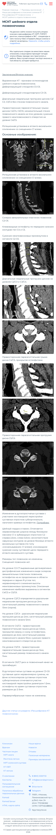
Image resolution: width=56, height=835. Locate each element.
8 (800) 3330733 (39, 776)
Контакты (6, 780)
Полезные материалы (39, 755)
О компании (8, 776)
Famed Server (8, 801)
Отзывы (32, 751)
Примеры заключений (31, 10)
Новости (33, 747)
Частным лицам (10, 751)
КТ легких (8, 771)
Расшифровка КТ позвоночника (16, 15)
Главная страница (10, 10)
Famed (5, 797)
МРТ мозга (8, 755)
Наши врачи (35, 743)
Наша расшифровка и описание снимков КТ (22, 12)
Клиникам (7, 743)
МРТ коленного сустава (14, 763)
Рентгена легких (11, 759)
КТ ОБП (7, 767)
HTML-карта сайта (11, 805)
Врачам (6, 747)
